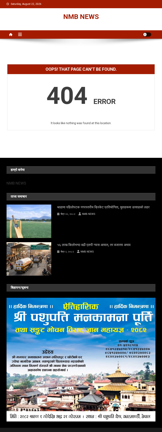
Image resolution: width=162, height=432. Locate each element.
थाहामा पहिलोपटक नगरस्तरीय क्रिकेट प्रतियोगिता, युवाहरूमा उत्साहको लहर (103, 207)
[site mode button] (147, 34)
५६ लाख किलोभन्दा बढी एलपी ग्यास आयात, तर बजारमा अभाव (94, 245)
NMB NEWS (81, 17)
